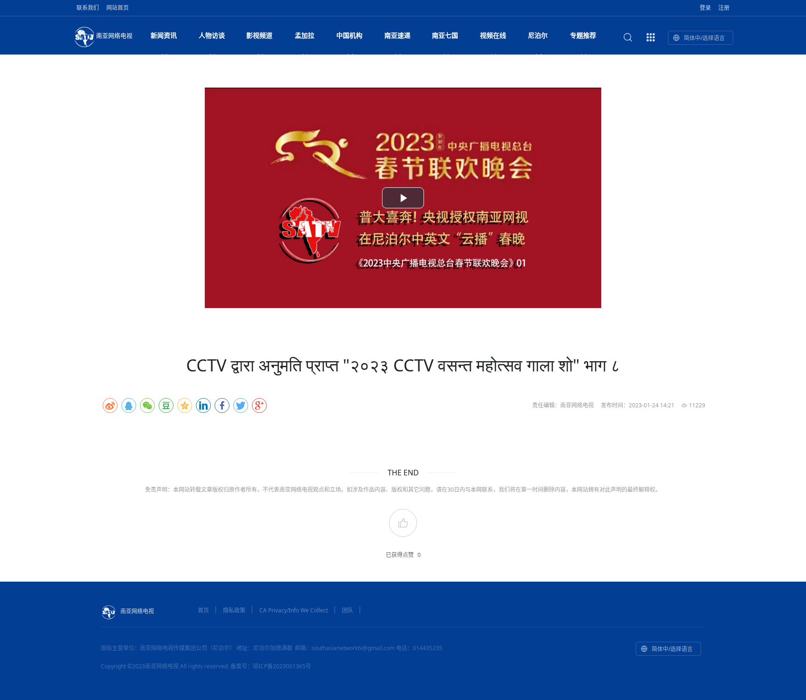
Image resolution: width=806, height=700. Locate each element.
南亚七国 (445, 35)
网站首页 (117, 8)
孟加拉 (304, 35)
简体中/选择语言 (704, 38)
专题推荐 (583, 35)
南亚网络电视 (114, 35)
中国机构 (349, 35)
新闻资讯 (164, 35)
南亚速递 (397, 35)
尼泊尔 (538, 35)
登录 (705, 8)
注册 (724, 8)
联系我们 (87, 8)
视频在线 (493, 35)
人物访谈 (212, 35)
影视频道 (259, 35)
